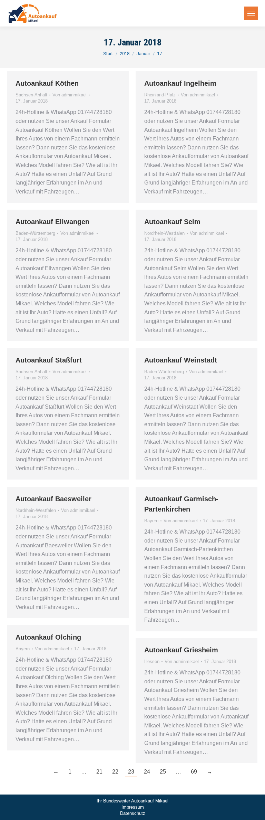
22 (115, 772)
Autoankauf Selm (172, 221)
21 (99, 772)
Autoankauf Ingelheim (180, 83)
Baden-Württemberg (35, 233)
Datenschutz (132, 813)
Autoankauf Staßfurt (49, 360)
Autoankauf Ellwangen (52, 221)
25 (163, 772)
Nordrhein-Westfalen (164, 233)
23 (131, 772)
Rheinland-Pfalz (160, 94)
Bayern (151, 520)
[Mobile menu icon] (251, 13)
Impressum (132, 807)
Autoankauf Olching (48, 637)
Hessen (151, 661)
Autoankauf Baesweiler (53, 499)
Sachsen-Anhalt (31, 94)
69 (194, 772)
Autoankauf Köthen (47, 83)
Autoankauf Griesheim (181, 650)
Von (69, 94)
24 (147, 772)
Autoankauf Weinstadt (180, 360)
